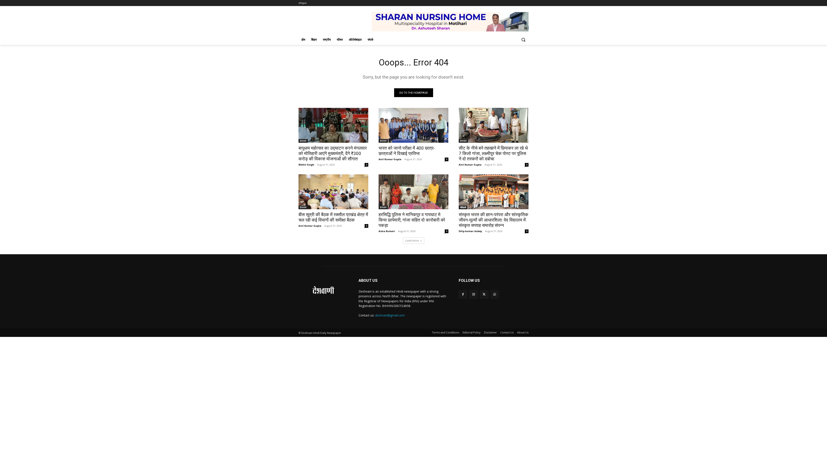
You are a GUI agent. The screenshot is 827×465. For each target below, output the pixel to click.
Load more (412, 240)
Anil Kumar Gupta (390, 159)
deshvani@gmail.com (390, 315)
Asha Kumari (387, 231)
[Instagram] (473, 294)
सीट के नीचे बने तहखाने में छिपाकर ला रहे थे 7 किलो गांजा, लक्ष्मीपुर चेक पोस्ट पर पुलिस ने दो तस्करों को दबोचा (493, 153)
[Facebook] (463, 294)
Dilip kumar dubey (470, 231)
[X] (484, 294)
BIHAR (303, 140)
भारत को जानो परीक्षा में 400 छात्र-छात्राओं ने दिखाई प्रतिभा (407, 151)
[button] (523, 39)
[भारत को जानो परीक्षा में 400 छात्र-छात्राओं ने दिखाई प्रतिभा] (413, 125)
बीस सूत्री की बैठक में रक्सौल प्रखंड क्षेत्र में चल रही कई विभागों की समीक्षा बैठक (333, 217)
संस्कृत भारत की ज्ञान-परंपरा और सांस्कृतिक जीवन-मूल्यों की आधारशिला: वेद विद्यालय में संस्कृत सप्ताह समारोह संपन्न (493, 220)
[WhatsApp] (495, 294)
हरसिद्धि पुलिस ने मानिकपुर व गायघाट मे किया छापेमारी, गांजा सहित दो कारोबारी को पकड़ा (412, 220)
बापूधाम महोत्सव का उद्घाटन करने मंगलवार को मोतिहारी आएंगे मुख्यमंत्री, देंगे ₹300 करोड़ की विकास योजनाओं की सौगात (332, 153)
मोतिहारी (463, 207)
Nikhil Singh (306, 164)
